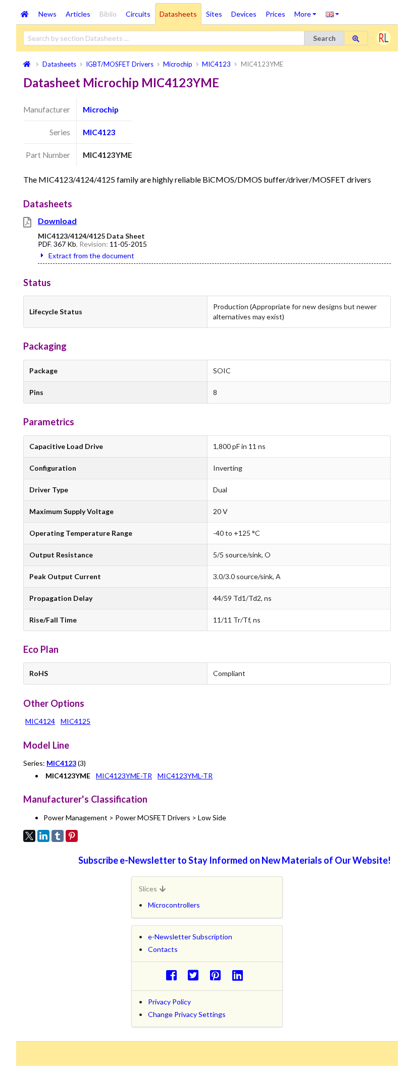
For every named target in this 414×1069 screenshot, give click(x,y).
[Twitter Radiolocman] (196, 975)
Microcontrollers (174, 905)
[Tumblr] (57, 836)
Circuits (138, 14)
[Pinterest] (72, 836)
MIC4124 (40, 721)
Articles (78, 14)
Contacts (163, 949)
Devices (243, 14)
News (47, 14)
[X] (29, 836)
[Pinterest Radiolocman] (218, 975)
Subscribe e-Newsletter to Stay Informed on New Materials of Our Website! (234, 860)
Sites (214, 14)
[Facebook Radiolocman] (174, 975)
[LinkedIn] (43, 836)
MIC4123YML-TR (185, 775)
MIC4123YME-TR (124, 775)
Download (57, 221)
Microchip (101, 109)
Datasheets (178, 14)
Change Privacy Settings (187, 1014)
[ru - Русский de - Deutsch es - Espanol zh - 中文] (332, 13)
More (307, 10)
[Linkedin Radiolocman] (240, 975)
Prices (275, 14)
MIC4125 (75, 721)
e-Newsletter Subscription (190, 936)
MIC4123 (99, 132)
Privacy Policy (169, 1001)
